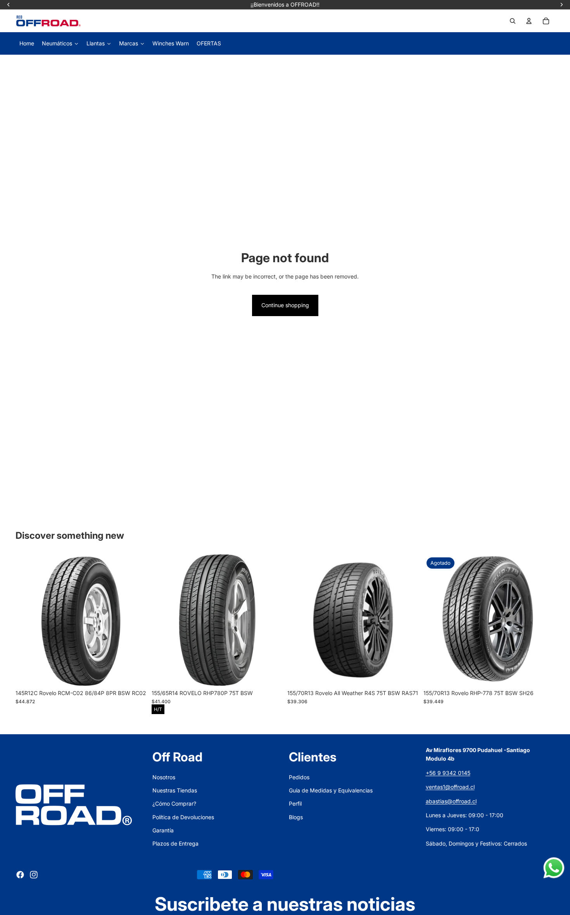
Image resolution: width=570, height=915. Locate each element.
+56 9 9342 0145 (448, 773)
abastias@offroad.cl (451, 801)
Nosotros (163, 777)
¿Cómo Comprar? (174, 803)
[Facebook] (20, 874)
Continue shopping (285, 305)
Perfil (295, 803)
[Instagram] (33, 874)
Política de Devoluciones (183, 817)
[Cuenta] (528, 20)
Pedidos (299, 777)
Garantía (163, 830)
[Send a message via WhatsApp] (554, 868)
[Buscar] (512, 20)
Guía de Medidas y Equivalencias (331, 790)
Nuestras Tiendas (174, 790)
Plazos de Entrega (175, 843)
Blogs (296, 817)
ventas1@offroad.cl (450, 787)
